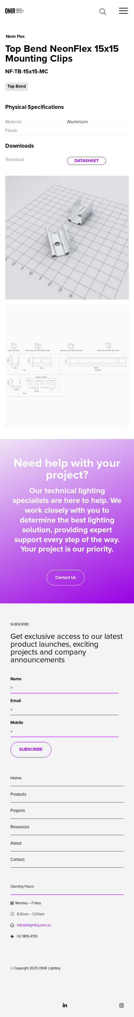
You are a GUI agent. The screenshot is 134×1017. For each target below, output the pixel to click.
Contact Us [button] (65, 577)
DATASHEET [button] (86, 160)
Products (18, 794)
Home (15, 778)
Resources (19, 827)
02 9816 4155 (23, 936)
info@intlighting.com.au (34, 925)
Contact (17, 859)
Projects (17, 810)
